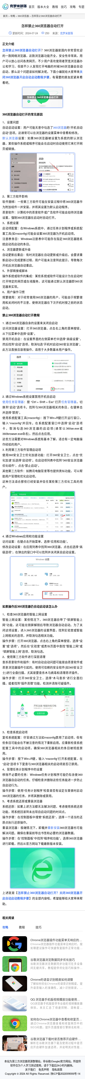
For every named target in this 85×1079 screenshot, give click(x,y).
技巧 (64, 7)
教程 (55, 7)
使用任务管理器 (13, 402)
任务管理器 (68, 402)
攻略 (73, 7)
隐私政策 (57, 1069)
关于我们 (30, 1069)
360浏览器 (23, 16)
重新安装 (54, 827)
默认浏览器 (10, 138)
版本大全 (43, 7)
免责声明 (44, 1069)
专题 (81, 7)
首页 (32, 7)
